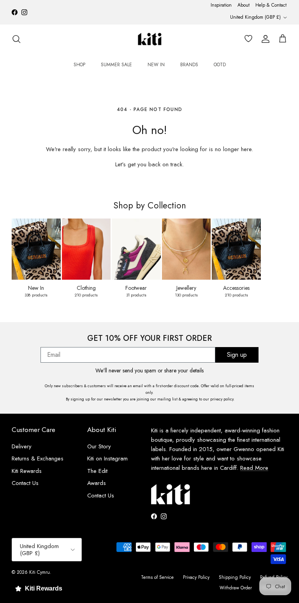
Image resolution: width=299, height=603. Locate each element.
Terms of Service (157, 577)
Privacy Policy (196, 577)
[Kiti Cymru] (149, 39)
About (243, 5)
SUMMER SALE (116, 64)
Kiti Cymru (39, 572)
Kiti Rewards (27, 471)
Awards (96, 483)
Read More (254, 468)
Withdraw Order (236, 587)
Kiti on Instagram (107, 458)
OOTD (220, 64)
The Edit (97, 471)
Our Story (99, 446)
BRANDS (189, 64)
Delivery (22, 446)
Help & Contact (271, 5)
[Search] (16, 39)
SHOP (79, 64)
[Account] (264, 39)
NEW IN (156, 64)
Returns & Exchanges (37, 458)
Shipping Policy (235, 577)
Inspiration (221, 5)
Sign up (237, 354)
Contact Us (25, 483)
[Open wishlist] (247, 39)
